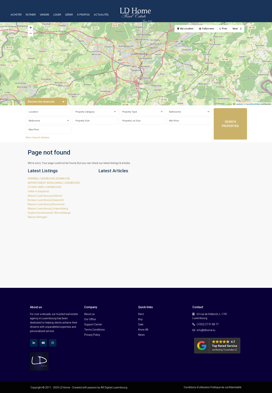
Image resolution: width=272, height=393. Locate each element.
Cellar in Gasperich (38, 191)
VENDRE (44, 14)
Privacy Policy (92, 334)
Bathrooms (175, 111)
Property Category (85, 111)
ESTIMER (31, 14)
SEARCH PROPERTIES (230, 124)
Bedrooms (34, 120)
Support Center (93, 324)
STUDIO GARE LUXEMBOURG (44, 187)
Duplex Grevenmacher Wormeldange (49, 212)
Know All (143, 329)
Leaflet (238, 103)
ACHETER (16, 14)
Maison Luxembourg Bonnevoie (46, 204)
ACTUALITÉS (101, 14)
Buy (140, 319)
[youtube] (43, 343)
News (141, 334)
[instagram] (52, 343)
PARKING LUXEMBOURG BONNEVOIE (49, 178)
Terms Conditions (94, 329)
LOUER (57, 14)
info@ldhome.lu (206, 330)
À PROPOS (83, 14)
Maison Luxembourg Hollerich (45, 195)
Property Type (129, 111)
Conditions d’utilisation (197, 387)
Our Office (90, 319)
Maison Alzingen (37, 217)
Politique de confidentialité (226, 387)
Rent (141, 314)
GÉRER (69, 14)
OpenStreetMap (253, 103)
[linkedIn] (34, 343)
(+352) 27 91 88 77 (208, 324)
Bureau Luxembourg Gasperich (46, 200)
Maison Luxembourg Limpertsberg (48, 208)
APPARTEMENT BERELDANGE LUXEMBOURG (54, 182)
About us (89, 314)
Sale (140, 324)
